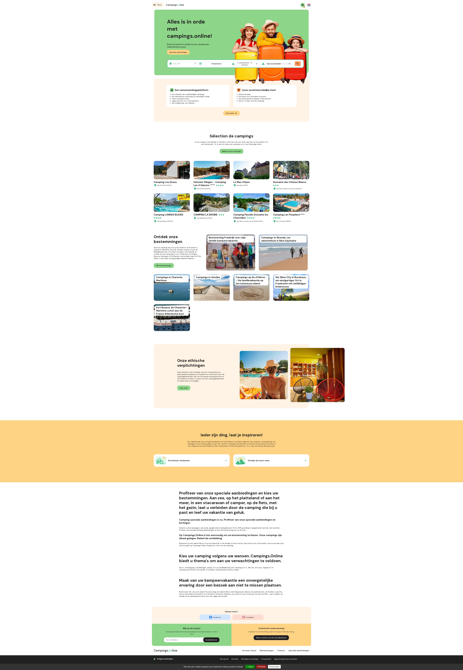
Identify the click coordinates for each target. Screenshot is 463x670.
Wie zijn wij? (224, 659)
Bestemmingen (267, 650)
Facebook (217, 617)
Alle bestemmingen (163, 265)
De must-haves (249, 650)
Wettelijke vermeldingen (250, 659)
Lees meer (231, 113)
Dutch (308, 5)
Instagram (250, 617)
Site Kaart (234, 659)
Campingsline (175, 4)
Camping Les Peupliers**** (289, 214)
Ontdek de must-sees (258, 460)
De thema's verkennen (179, 460)
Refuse (262, 667)
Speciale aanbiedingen (178, 52)
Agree (251, 667)
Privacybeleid (266, 659)
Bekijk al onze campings (231, 151)
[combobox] (182, 63)
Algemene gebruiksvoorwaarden (285, 659)
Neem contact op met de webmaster (271, 638)
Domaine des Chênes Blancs (289, 182)
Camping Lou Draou (165, 182)
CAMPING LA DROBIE (205, 214)
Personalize (274, 667)
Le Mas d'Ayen (241, 182)
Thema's (281, 650)
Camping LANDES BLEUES (168, 214)
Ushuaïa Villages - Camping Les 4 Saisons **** (210, 183)
